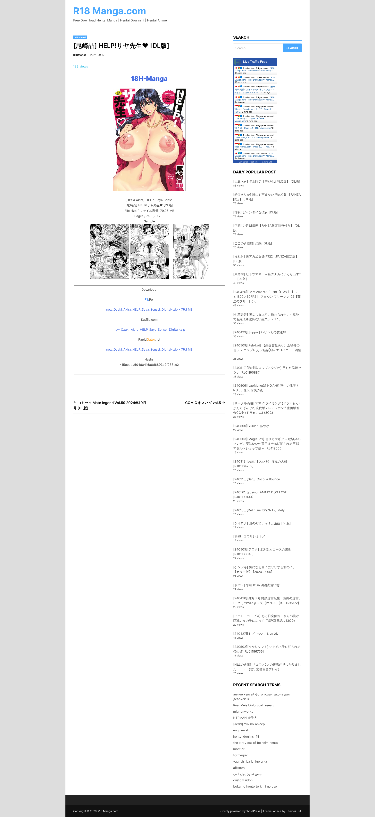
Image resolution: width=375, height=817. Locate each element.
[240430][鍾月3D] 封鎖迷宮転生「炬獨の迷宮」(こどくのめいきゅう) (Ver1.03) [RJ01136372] (267, 600)
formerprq (240, 755)
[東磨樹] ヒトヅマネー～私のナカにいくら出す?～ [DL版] (267, 276)
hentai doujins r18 (246, 736)
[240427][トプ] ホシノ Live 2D (255, 634)
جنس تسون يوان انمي (247, 774)
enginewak (241, 730)
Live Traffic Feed (255, 61)
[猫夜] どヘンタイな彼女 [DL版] (255, 212)
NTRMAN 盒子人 (245, 718)
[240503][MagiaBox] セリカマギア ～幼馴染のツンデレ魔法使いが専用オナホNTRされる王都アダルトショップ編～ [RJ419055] (267, 443)
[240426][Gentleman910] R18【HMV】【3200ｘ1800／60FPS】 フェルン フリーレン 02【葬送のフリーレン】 (267, 296)
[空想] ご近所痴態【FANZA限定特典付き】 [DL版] (266, 228)
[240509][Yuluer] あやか (251, 426)
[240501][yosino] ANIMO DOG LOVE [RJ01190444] (260, 494)
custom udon (243, 780)
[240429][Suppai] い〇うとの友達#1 (259, 332)
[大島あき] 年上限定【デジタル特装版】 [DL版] (266, 181)
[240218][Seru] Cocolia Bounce (256, 479)
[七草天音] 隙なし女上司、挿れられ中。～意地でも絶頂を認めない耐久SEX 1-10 (266, 317)
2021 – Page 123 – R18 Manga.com (252, 137)
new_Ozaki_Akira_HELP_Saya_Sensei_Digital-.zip (149, 329)
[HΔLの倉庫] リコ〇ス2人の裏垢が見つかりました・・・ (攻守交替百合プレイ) (267, 666)
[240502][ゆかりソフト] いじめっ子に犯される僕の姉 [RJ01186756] (267, 649)
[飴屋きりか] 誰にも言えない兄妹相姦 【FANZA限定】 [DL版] (267, 197)
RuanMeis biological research (254, 705)
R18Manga (80, 54)
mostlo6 (239, 749)
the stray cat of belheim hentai (256, 743)
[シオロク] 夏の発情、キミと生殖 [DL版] (262, 523)
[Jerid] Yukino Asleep (249, 724)
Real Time (254, 162)
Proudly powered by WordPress (240, 811)
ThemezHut (293, 811)
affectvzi (239, 768)
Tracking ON (266, 162)
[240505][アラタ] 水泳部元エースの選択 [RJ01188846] (262, 551)
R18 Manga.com (109, 11)
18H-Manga (80, 37)
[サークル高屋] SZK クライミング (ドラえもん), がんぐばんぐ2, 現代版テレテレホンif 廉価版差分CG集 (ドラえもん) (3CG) (267, 408)
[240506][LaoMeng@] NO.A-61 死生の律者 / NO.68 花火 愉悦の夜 (265, 388)
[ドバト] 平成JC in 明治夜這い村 (256, 585)
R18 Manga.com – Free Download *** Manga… (255, 69)
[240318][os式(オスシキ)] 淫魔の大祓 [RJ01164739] (260, 463)
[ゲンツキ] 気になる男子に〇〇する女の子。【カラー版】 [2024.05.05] (264, 569)
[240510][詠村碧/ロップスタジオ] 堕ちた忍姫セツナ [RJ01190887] (267, 370)
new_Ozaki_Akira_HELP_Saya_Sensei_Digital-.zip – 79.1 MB (149, 309)
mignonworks (243, 711)
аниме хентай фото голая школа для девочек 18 (261, 696)
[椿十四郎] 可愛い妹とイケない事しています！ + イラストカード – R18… (255, 89)
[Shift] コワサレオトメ (249, 536)
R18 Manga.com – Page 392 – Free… (253, 147)
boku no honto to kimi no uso (255, 786)
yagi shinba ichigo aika (250, 761)
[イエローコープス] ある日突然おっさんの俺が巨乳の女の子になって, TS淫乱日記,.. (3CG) (266, 618)
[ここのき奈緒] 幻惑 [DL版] (252, 243)
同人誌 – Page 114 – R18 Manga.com (253, 128)
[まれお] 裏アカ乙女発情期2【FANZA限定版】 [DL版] (266, 258)
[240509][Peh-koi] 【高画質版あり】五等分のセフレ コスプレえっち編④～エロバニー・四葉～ (267, 350)
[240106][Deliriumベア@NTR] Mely (259, 510)
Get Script (243, 162)
